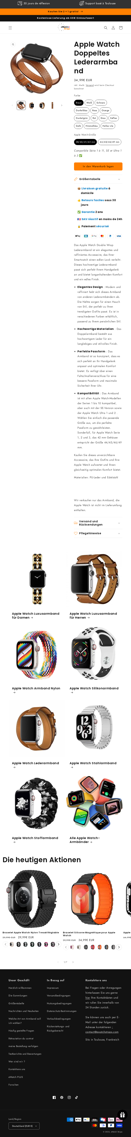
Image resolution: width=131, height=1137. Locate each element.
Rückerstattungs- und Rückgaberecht (58, 1028)
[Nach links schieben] (12, 105)
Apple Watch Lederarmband (35, 763)
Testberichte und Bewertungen (25, 1054)
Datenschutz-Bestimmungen (61, 1011)
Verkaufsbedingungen (59, 1018)
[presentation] (58, 944)
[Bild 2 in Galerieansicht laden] (31, 105)
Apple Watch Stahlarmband (93, 763)
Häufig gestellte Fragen (21, 1030)
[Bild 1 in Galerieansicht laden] (21, 105)
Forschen (14, 1084)
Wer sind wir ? (17, 1061)
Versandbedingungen (58, 995)
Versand (90, 85)
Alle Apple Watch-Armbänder (85, 840)
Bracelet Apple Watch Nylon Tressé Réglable (31, 932)
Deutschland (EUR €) (22, 1126)
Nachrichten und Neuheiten (24, 1011)
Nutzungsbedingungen (59, 1003)
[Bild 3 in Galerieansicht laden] (42, 105)
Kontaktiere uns (17, 1069)
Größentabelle (16, 1003)
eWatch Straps (116, 1132)
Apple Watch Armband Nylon (36, 688)
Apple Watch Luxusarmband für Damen (35, 616)
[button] (10, 28)
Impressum (53, 988)
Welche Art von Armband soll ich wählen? (25, 1021)
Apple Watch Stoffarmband (35, 838)
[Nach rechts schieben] (62, 105)
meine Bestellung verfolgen (23, 1046)
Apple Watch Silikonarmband (94, 688)
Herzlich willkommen (20, 988)
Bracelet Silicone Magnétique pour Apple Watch (89, 934)
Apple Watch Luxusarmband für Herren (93, 616)
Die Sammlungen (18, 995)
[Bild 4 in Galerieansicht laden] (52, 105)
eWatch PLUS (16, 1077)
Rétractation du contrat (21, 1038)
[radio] (79, 103)
